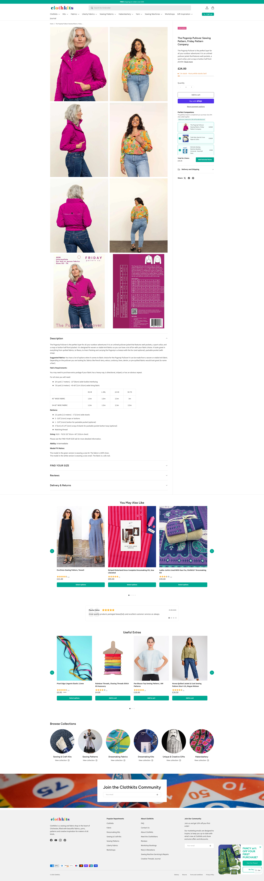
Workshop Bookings (149, 845)
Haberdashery (125, 14)
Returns (184, 875)
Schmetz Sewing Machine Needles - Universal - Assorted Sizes (196, 150)
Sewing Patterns (107, 14)
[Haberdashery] (202, 741)
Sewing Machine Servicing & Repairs (155, 854)
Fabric (109, 827)
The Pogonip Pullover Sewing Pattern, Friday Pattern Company (70, 24)
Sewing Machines (152, 14)
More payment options (196, 106)
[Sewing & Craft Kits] (62, 741)
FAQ (142, 823)
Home (52, 24)
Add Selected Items (205, 160)
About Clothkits (147, 832)
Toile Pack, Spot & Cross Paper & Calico (197, 138)
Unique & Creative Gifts (174, 756)
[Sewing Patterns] (90, 741)
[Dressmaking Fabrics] (118, 741)
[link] (132, 613)
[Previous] (52, 551)
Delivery (176, 875)
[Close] (260, 847)
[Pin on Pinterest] (193, 178)
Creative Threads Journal (151, 859)
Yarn (138, 14)
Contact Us (145, 827)
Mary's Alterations (148, 850)
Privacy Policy (210, 875)
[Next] (212, 551)
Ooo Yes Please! (252, 863)
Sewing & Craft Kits (62, 756)
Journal (53, 18)
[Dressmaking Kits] (146, 741)
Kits (64, 14)
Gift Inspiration (183, 14)
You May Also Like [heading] (132, 502)
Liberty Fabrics (88, 14)
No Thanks (252, 869)
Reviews (144, 841)
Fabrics (74, 14)
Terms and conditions (196, 875)
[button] (212, 8)
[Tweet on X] (185, 178)
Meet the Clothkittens (149, 836)
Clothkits (54, 14)
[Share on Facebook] (189, 178)
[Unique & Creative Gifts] (174, 741)
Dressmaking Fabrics (118, 756)
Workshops (170, 14)
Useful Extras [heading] (132, 632)
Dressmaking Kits (146, 756)
